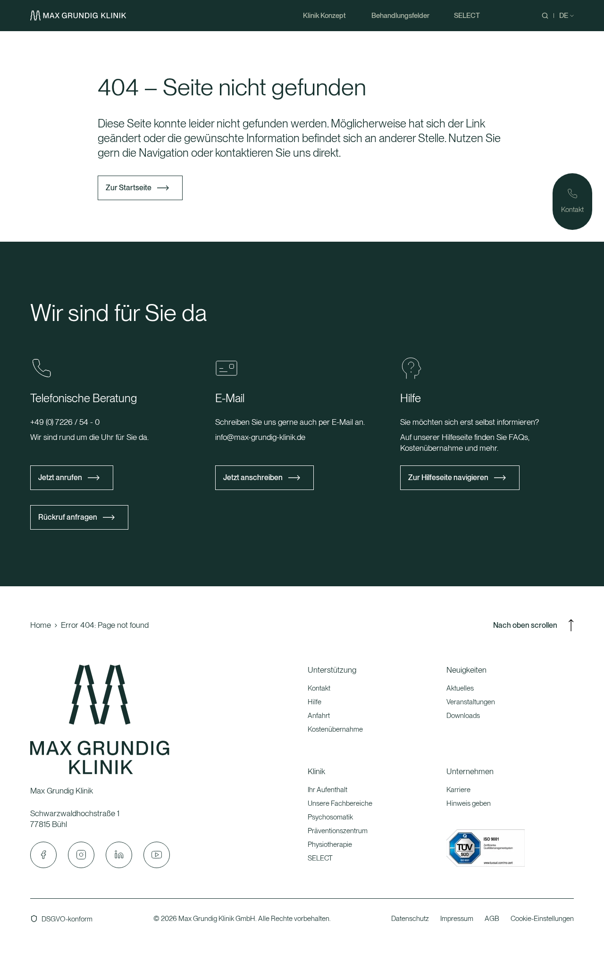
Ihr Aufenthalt (327, 789)
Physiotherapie (330, 844)
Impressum (456, 918)
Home (40, 625)
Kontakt (319, 688)
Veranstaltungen (470, 702)
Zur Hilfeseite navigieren (448, 477)
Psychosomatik (330, 817)
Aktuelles (460, 688)
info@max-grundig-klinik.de (260, 437)
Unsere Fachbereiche (340, 803)
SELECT (320, 858)
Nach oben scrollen (525, 625)
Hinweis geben (468, 803)
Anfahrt (319, 715)
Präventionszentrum (338, 831)
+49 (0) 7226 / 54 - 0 (65, 422)
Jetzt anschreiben (253, 477)
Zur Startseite (128, 187)
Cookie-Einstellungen (542, 918)
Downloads (463, 715)
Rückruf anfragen (67, 517)
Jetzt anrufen (60, 477)
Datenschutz (410, 918)
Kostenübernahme (335, 729)
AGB (492, 918)
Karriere (458, 789)
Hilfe (314, 702)
